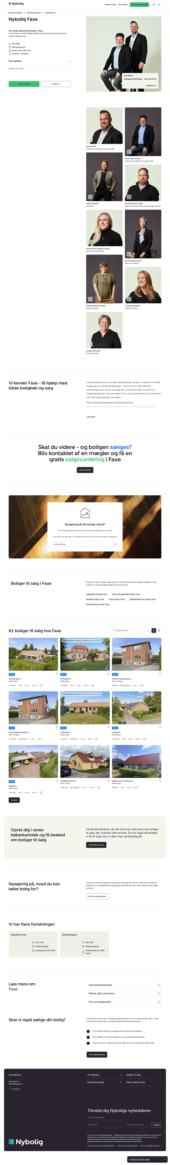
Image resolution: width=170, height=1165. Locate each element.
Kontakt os (56, 84)
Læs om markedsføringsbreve (149, 1145)
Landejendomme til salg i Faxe (142, 599)
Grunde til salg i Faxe (95, 599)
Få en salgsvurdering (97, 1055)
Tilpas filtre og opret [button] (96, 845)
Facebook (16, 54)
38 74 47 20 (39, 942)
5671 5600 (16, 44)
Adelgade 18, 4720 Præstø (45, 950)
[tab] (31, 669)
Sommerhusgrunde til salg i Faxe (126, 594)
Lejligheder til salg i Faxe (96, 594)
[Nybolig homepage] (26, 1142)
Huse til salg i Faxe (117, 599)
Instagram (25, 54)
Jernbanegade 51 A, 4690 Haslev (94, 951)
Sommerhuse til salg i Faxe (97, 604)
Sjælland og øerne (34, 13)
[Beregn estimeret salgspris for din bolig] (115, 544)
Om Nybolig (93, 1075)
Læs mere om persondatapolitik (127, 1145)
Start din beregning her (97, 896)
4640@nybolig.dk (18, 47)
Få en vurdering (24, 84)
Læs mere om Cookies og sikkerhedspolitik (101, 1145)
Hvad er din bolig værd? (140, 1159)
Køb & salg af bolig (136, 1082)
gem (57, 673)
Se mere (14, 800)
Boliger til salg (133, 1075)
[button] (91, 417)
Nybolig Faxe (50, 13)
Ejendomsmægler (15, 13)
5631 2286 (89, 942)
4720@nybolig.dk (42, 946)
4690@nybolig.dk (92, 946)
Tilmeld (156, 1125)
